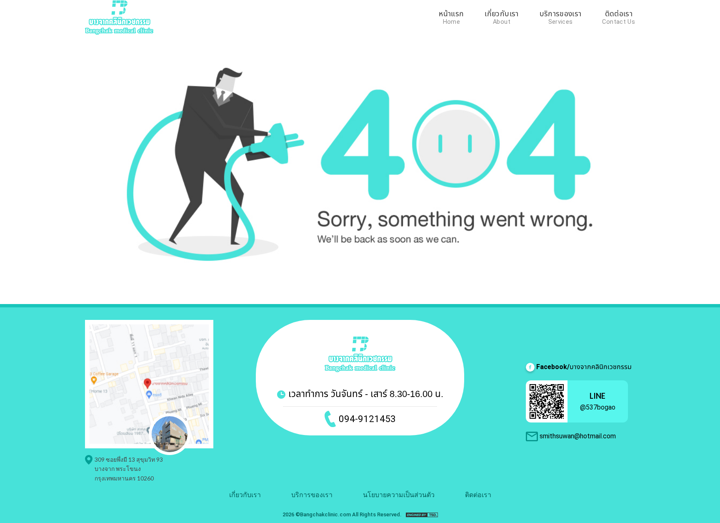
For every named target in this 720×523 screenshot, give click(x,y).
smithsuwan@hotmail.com (578, 436)
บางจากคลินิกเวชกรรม (584, 367)
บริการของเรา (561, 15)
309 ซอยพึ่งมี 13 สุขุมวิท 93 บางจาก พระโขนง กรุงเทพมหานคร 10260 (129, 469)
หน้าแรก (451, 15)
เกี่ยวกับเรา (501, 15)
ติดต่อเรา (618, 15)
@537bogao (597, 407)
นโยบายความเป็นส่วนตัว (399, 494)
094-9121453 (367, 418)
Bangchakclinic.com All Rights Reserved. (351, 514)
